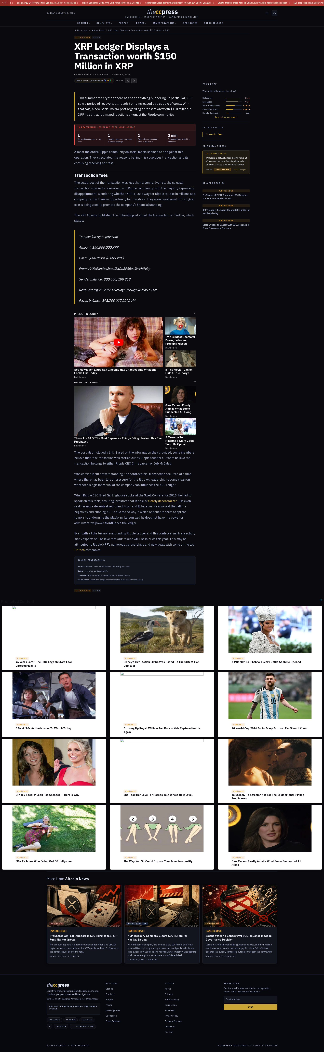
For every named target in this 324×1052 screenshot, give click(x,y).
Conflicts (104, 23)
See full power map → (226, 117)
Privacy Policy (171, 1015)
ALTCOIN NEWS (82, 37)
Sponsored (190, 23)
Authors (169, 994)
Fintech (79, 550)
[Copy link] (134, 80)
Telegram (86, 1020)
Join (250, 1007)
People (124, 23)
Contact (169, 1032)
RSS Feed (169, 1010)
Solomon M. (85, 74)
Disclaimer (170, 1026)
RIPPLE (96, 37)
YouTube (71, 1020)
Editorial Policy (172, 999)
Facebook (54, 1020)
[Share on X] (127, 80)
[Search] (267, 13)
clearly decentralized (163, 501)
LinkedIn (61, 1026)
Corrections (171, 1005)
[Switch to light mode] (274, 13)
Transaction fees (214, 134)
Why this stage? (240, 170)
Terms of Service (173, 1021)
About (168, 988)
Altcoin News (98, 30)
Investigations (165, 23)
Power (141, 23)
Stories (83, 23)
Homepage (82, 30)
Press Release (213, 23)
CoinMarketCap (85, 1026)
